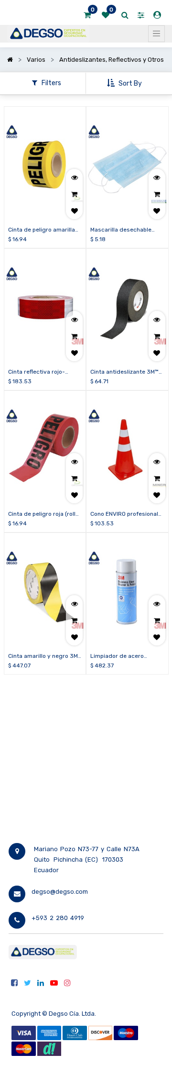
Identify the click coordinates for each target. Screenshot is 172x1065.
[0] (87, 15)
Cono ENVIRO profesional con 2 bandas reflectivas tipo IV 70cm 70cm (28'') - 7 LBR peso (125, 514)
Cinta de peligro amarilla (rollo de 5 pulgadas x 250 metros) (44, 230)
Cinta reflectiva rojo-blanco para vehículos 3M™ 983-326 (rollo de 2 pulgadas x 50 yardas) (44, 372)
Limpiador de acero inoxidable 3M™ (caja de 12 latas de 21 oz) (125, 656)
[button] (125, 83)
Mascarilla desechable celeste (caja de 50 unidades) (120, 230)
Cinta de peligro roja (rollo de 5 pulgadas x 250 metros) (43, 514)
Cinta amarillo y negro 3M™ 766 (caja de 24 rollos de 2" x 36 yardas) (45, 656)
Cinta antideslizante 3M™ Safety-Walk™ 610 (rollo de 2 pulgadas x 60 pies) (126, 372)
